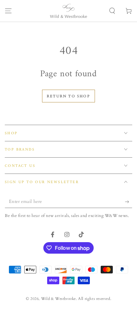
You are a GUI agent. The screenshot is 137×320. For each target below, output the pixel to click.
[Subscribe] (128, 202)
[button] (112, 10)
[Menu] (8, 10)
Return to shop (68, 96)
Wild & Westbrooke (58, 298)
